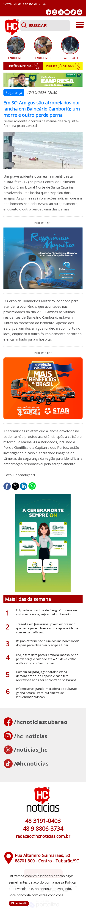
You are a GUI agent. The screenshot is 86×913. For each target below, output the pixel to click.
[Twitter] (61, 12)
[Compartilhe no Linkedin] (23, 486)
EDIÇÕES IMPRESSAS (20, 66)
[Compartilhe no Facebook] (7, 486)
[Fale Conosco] (79, 12)
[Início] (11, 33)
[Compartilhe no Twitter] (15, 486)
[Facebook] (48, 12)
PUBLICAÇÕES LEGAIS (60, 66)
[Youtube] (67, 12)
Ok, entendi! (19, 903)
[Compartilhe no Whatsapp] (32, 486)
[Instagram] (55, 12)
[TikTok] (73, 12)
